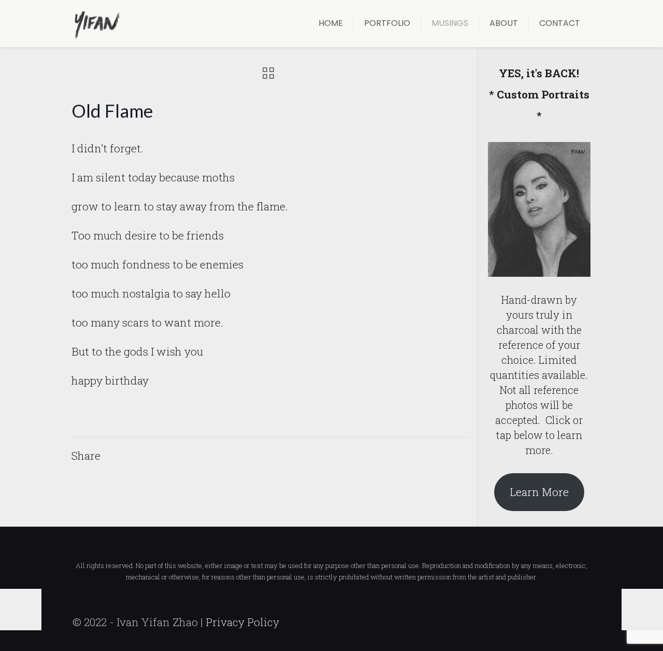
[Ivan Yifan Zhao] (97, 23)
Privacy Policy (242, 622)
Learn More (539, 492)
